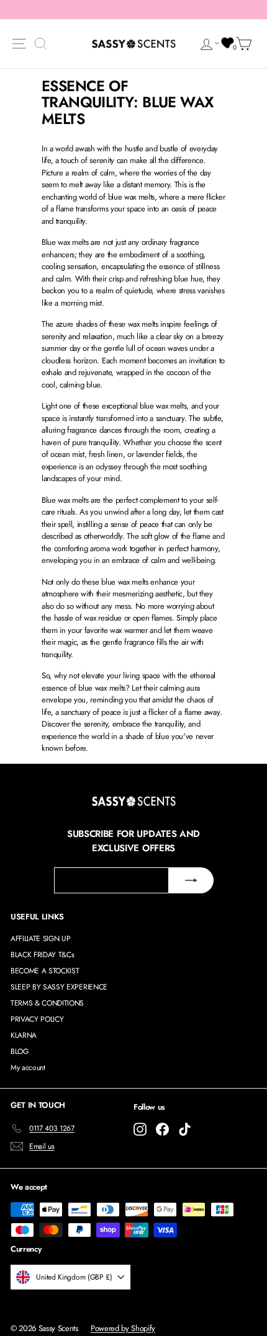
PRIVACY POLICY (37, 1019)
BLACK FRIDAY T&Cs (42, 954)
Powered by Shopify (123, 1328)
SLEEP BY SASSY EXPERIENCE (59, 987)
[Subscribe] (191, 880)
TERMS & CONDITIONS (47, 1003)
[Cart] (245, 43)
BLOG (20, 1051)
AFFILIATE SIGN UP (40, 938)
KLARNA (24, 1035)
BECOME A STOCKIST (45, 970)
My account (28, 1067)
